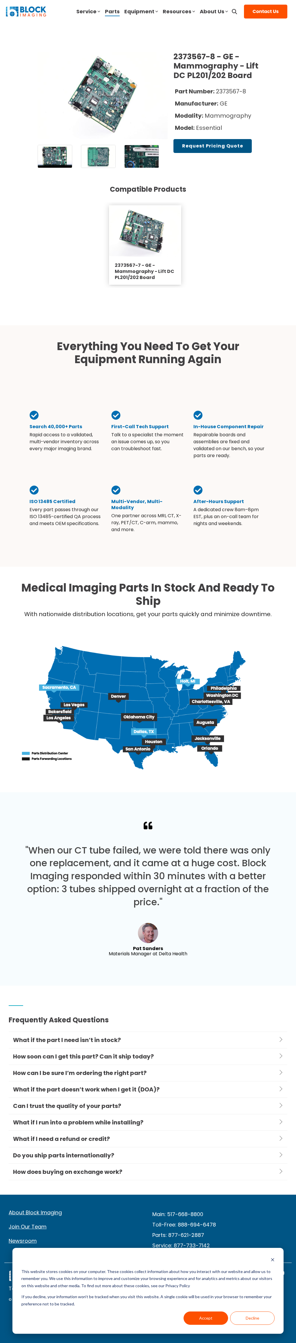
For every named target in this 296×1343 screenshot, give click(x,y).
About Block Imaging (35, 1212)
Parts (112, 11)
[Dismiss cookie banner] (273, 1260)
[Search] (234, 12)
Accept (205, 1318)
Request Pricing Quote (212, 146)
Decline (252, 1318)
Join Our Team (28, 1226)
